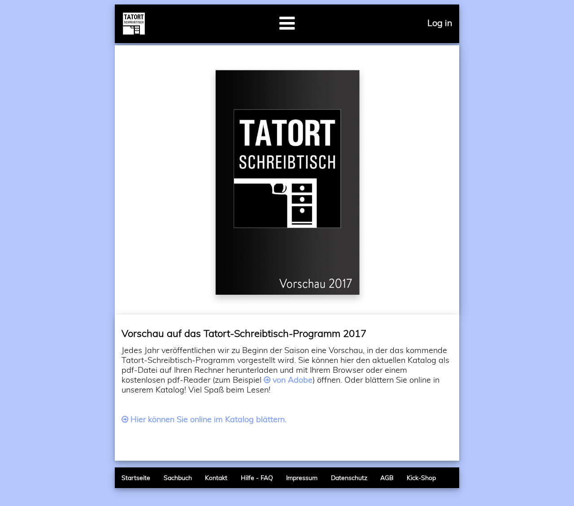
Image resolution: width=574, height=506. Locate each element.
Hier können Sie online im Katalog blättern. (208, 419)
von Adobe (293, 380)
